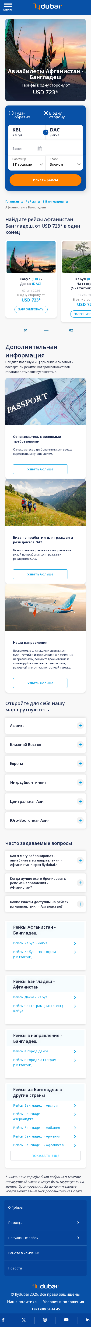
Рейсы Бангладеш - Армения (36, 1136)
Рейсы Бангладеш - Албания (36, 1127)
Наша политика (22, 1301)
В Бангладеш (53, 201)
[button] (46, 330)
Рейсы (31, 201)
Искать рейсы (45, 180)
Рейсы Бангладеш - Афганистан (39, 1145)
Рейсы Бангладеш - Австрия (36, 1105)
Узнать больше (40, 469)
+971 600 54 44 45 (46, 1309)
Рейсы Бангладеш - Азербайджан (29, 1116)
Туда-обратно (22, 115)
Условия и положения (63, 1301)
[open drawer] (8, 5)
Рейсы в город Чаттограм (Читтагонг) (34, 1062)
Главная (12, 201)
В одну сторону (57, 115)
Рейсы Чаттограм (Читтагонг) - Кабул (39, 1008)
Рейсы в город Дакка (30, 1051)
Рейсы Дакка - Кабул (30, 997)
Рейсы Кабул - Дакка (30, 943)
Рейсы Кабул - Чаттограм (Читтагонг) (34, 954)
